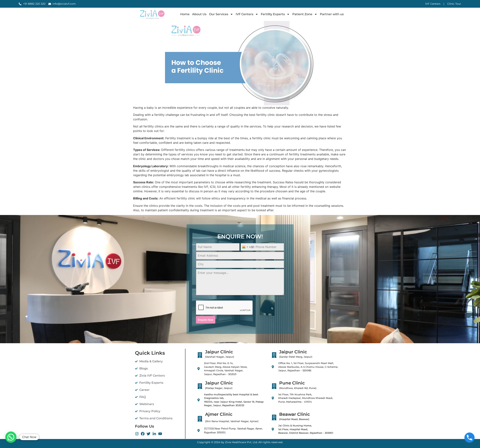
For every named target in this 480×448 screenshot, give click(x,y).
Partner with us (332, 14)
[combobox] (247, 247)
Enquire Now (205, 319)
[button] (10, 437)
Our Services (218, 14)
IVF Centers (244, 14)
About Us (199, 14)
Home (185, 14)
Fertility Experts (273, 14)
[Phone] (469, 438)
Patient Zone (302, 14)
